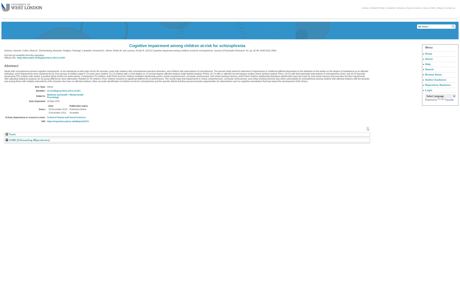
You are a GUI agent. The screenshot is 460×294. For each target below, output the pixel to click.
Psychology (53, 97)
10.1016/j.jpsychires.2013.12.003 (63, 91)
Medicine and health (57, 95)
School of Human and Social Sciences (66, 117)
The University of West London (21, 7)
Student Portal (377, 8)
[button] (367, 129)
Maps (440, 8)
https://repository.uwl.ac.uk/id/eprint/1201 (68, 121)
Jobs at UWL (429, 8)
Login (428, 90)
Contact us (450, 8)
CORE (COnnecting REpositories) (29, 140)
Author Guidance (435, 79)
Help (428, 64)
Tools (12, 134)
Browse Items (433, 74)
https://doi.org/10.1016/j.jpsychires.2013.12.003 (41, 58)
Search (429, 69)
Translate (449, 100)
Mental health (76, 95)
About (429, 58)
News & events (413, 8)
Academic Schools (395, 8)
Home (428, 53)
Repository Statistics (438, 85)
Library (365, 8)
